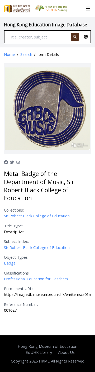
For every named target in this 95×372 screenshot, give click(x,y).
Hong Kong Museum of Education (47, 346)
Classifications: (17, 273)
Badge (10, 263)
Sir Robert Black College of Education (37, 215)
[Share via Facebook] (6, 162)
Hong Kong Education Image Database (45, 25)
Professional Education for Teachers (36, 278)
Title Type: (13, 225)
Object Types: (16, 257)
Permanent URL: (18, 288)
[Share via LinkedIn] (18, 162)
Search (26, 54)
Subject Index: (16, 241)
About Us (66, 352)
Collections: (14, 210)
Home (9, 54)
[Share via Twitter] (12, 162)
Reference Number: (21, 304)
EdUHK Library (39, 352)
